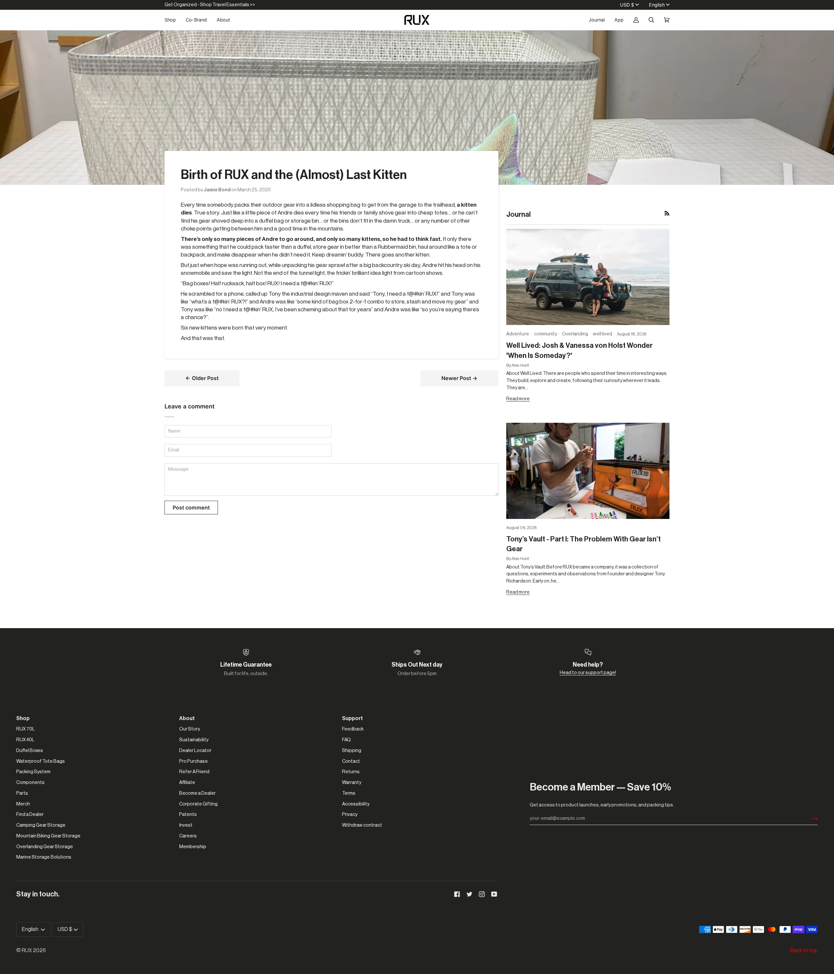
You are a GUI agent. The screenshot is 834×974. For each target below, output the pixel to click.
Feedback (353, 729)
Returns (351, 771)
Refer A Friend (194, 771)
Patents (188, 814)
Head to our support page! (588, 672)
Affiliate (187, 782)
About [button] (187, 718)
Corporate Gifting (198, 804)
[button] (173, 20)
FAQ (346, 739)
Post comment (191, 507)
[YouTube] (494, 894)
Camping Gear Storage (40, 825)
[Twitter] (469, 894)
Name (174, 438)
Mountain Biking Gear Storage (48, 836)
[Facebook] (457, 894)
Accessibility (355, 804)
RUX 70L (25, 729)
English (657, 4)
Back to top (804, 950)
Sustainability (193, 739)
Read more (518, 398)
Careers (188, 836)
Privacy (349, 814)
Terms (348, 793)
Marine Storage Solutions (43, 857)
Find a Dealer (30, 814)
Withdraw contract (362, 825)
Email (174, 457)
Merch (23, 804)
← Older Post (202, 378)
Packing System (33, 771)
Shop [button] (23, 718)
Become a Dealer (197, 793)
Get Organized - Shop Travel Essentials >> (210, 4)
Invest (186, 825)
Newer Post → (459, 378)
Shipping (351, 750)
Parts (22, 793)
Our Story (189, 729)
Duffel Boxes (29, 750)
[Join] (809, 818)
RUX (27, 950)
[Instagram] (482, 894)
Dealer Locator (195, 750)
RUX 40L (25, 739)
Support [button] (352, 718)
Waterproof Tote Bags (40, 761)
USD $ (627, 4)
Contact (351, 761)
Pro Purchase (193, 761)
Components (30, 782)
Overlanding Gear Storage (44, 846)
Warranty (351, 782)
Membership (192, 846)
